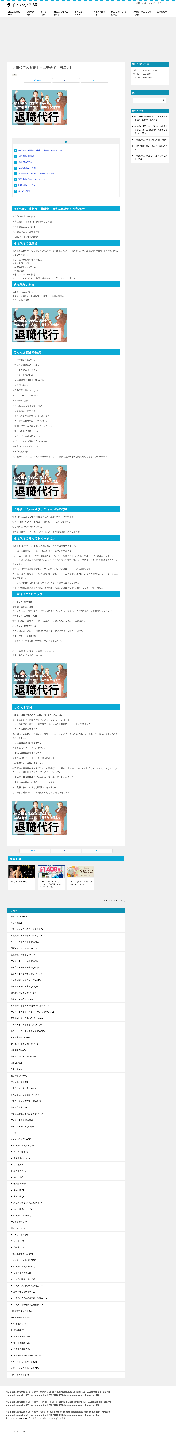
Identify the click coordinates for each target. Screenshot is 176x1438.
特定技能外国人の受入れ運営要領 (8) (27, 929)
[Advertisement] (88, 38)
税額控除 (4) (19, 1196)
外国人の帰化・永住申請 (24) (24, 1362)
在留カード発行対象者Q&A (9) (24, 961)
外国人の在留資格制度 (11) (25, 1266)
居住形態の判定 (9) (22, 1158)
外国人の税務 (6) (21, 1152)
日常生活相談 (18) (21, 1349)
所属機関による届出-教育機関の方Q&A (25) (30, 1005)
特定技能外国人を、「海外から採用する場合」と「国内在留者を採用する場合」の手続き (150, 129)
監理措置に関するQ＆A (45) (23, 955)
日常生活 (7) (16, 1069)
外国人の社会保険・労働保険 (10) (28, 1304)
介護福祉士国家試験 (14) (22, 1254)
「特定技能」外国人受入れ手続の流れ (150, 140)
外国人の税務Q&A (14, 13)
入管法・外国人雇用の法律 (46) (25, 1368)
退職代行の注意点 (26, 156)
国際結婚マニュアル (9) (21, 1311)
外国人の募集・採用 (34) (24, 1279)
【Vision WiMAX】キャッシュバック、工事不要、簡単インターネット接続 (51, 884)
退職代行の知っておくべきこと (32, 179)
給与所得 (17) (19, 1171)
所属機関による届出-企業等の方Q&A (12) (29, 1018)
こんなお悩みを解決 (27, 168)
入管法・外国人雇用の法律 (142, 13)
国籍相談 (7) (19, 1330)
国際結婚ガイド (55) (20, 1375)
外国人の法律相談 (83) (21, 1317)
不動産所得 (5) (20, 1165)
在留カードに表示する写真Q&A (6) (26, 1024)
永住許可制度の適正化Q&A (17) (25, 942)
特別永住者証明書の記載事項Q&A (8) (27, 1114)
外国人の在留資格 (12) (23, 1145)
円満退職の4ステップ (27, 185)
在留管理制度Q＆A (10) (21, 1107)
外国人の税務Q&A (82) (21, 1139)
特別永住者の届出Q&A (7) (22, 1126)
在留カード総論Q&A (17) (22, 1120)
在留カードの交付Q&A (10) (23, 999)
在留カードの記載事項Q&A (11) (25, 986)
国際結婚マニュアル (80, 13)
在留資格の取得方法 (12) (24, 1273)
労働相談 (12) (19, 1324)
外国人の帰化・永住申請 (119, 13)
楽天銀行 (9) (19, 1241)
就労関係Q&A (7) (18, 1050)
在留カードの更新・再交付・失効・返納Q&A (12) (33, 1012)
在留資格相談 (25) (21, 1336)
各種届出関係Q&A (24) (21, 1037)
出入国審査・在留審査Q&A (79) (25, 1095)
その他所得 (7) (20, 1177)
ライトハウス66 (22, 4)
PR (15, 75)
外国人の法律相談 (99, 13)
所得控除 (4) (19, 1190)
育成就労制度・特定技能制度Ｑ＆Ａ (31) (29, 936)
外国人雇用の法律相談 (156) (23, 1260)
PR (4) (14, 1133)
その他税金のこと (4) (23, 1209)
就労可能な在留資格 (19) (24, 1292)
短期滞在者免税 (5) (22, 1184)
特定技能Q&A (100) (19, 916)
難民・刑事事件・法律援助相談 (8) (28, 1355)
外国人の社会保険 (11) (23, 1215)
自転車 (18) (18, 1247)
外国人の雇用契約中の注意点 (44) (28, 1285)
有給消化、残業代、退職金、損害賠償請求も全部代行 (42, 150)
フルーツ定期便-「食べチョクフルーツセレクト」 (80, 883)
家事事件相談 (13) (21, 1343)
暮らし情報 (44, 13)
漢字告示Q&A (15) (19, 1075)
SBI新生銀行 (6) (20, 1234)
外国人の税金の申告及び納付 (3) (27, 1203)
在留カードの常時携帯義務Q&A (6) (26, 974)
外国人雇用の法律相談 (61, 13)
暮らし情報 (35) (18, 1228)
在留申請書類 (30, 13)
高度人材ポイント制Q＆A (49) (24, 948)
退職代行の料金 (25, 162)
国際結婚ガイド (162, 13)
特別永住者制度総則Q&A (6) (23, 1088)
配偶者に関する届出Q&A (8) (23, 993)
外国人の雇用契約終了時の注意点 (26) (30, 1298)
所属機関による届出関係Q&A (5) (25, 1044)
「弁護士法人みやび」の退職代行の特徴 (36, 173)
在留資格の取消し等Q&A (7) (23, 1056)
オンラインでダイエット (19, 882)
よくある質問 (24, 191)
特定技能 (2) (16, 923)
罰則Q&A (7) (16, 1063)
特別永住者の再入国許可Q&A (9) (25, 967)
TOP (18, 1418)
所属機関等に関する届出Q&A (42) (26, 980)
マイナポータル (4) (19, 1082)
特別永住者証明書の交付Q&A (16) (26, 1101)
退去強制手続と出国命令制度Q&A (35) (28, 1031)
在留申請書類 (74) (19, 1222)
